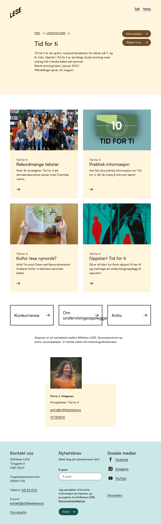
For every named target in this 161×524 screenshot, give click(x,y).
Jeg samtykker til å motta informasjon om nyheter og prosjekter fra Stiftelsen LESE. (77, 495)
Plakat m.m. (134, 42)
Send (66, 511)
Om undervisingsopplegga (82, 315)
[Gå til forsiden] (15, 12)
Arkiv (117, 315)
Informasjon (134, 33)
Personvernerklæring (72, 501)
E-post (63, 469)
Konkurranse (26, 315)
